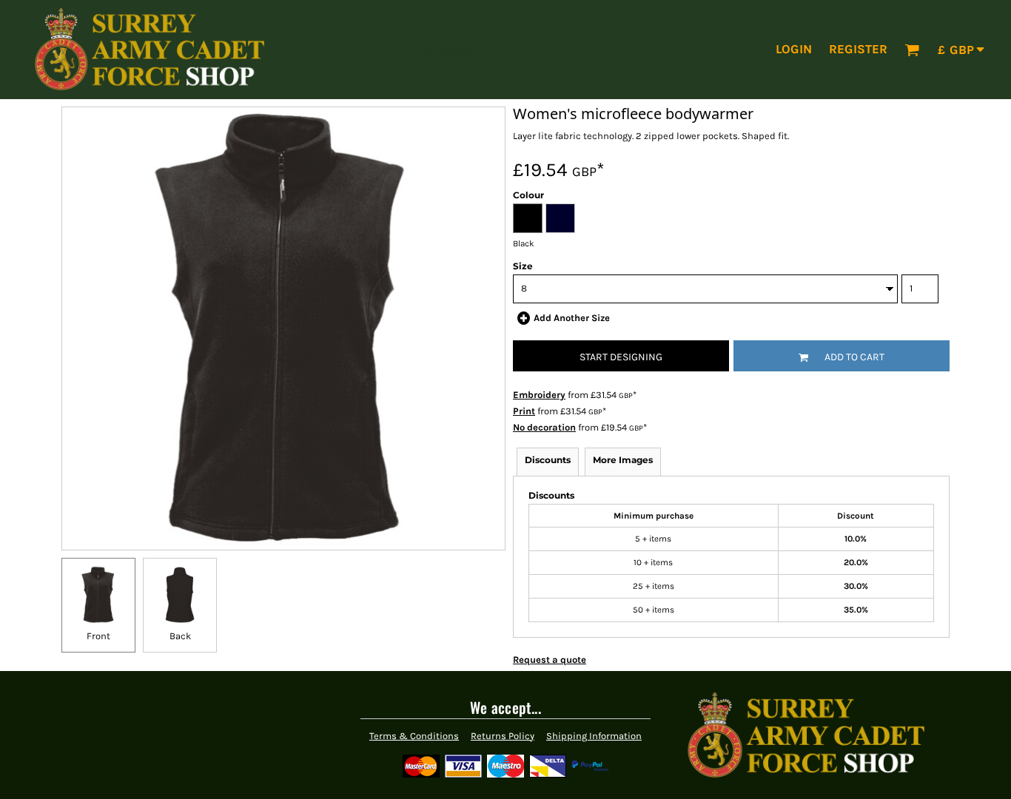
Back (180, 635)
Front (98, 635)
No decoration (544, 427)
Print (524, 411)
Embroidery (539, 394)
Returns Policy (502, 735)
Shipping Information (594, 735)
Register (858, 48)
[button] (911, 49)
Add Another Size (572, 317)
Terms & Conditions (414, 735)
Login (794, 48)
